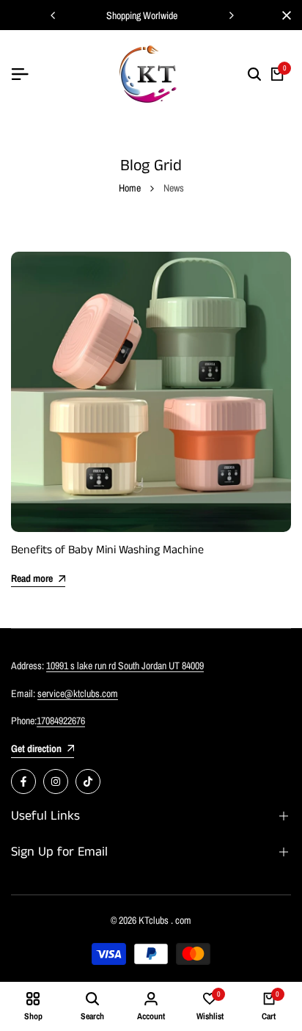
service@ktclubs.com (77, 693)
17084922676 (61, 720)
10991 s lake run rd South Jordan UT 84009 (125, 665)
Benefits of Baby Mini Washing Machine (107, 550)
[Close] (283, 15)
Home (130, 187)
